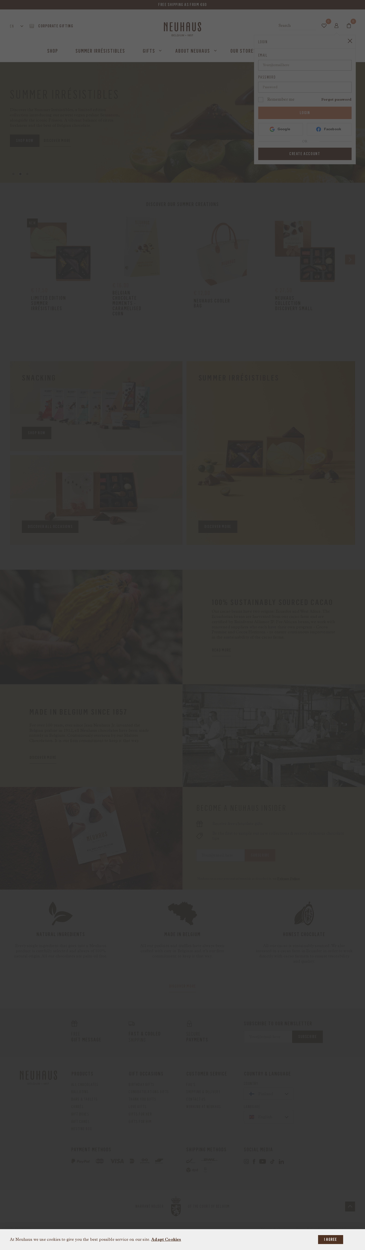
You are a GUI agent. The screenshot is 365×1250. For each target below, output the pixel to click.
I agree (330, 1239)
